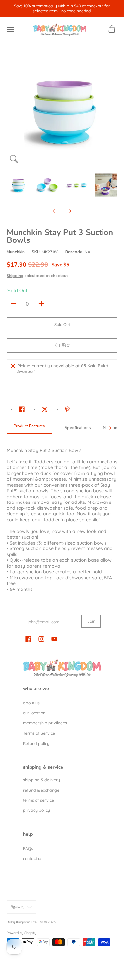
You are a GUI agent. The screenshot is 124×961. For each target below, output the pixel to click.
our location (34, 712)
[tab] (29, 428)
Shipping (15, 275)
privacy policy (36, 810)
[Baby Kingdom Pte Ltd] (59, 29)
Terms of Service (39, 733)
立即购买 (62, 345)
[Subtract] (14, 303)
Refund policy (36, 743)
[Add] (41, 303)
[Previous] (11, 111)
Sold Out (62, 324)
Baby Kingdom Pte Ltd (25, 922)
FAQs (28, 848)
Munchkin (16, 251)
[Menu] (10, 29)
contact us (32, 858)
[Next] (112, 111)
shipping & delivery (41, 779)
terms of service (38, 800)
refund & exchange (41, 790)
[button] (111, 29)
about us (31, 702)
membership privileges (45, 723)
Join (91, 621)
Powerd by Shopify (21, 932)
